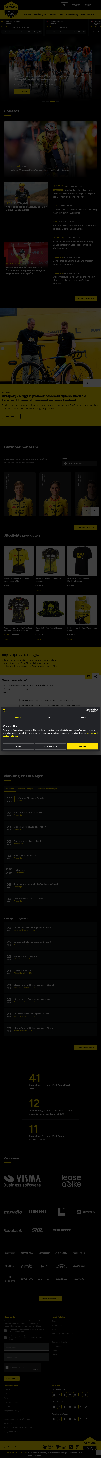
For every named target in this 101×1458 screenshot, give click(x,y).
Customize (49, 746)
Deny (18, 746)
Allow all (82, 746)
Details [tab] (51, 717)
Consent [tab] (17, 717)
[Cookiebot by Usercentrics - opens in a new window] (87, 710)
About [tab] (83, 717)
